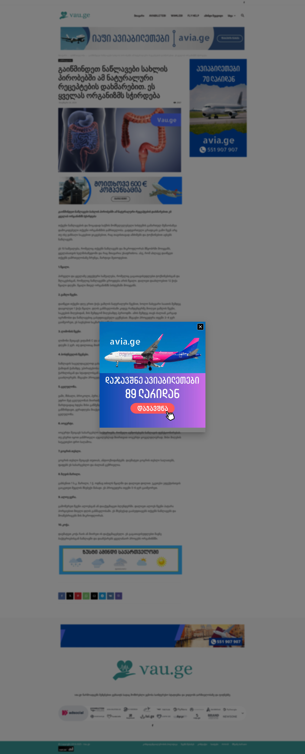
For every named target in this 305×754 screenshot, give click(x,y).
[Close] (200, 326)
